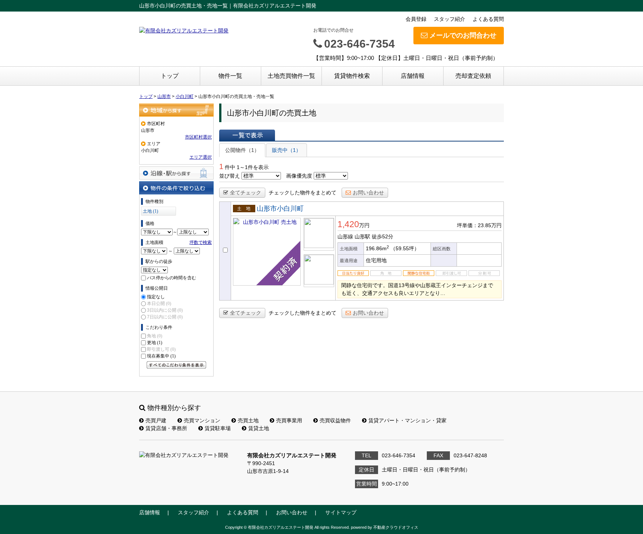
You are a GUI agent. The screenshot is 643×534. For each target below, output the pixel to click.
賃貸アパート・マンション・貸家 (407, 420)
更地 (154, 342)
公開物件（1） (242, 150)
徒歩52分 (382, 236)
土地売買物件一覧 (291, 76)
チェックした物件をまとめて (302, 193)
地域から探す (176, 110)
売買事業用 (289, 420)
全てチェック (245, 193)
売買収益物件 (335, 420)
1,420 (348, 224)
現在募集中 (161, 356)
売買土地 (248, 420)
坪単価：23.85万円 (479, 225)
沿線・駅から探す (176, 172)
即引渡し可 (161, 349)
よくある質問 (488, 19)
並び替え (229, 176)
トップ (170, 76)
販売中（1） (286, 150)
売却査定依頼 (473, 76)
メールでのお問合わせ (462, 35)
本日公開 (159, 303)
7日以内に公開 (165, 317)
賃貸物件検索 (352, 76)
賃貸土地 (258, 428)
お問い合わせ (368, 193)
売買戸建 (155, 420)
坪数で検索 (200, 242)
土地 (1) (150, 211)
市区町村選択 (198, 137)
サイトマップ (340, 512)
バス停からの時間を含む (171, 277)
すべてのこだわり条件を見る (176, 365)
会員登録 (416, 19)
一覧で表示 (247, 135)
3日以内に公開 (165, 310)
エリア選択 (200, 157)
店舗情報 (413, 76)
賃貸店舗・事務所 (166, 428)
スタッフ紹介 (449, 19)
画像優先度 (299, 176)
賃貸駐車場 (218, 428)
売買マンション (202, 420)
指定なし (156, 296)
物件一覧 (230, 76)
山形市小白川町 (280, 208)
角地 (154, 335)
